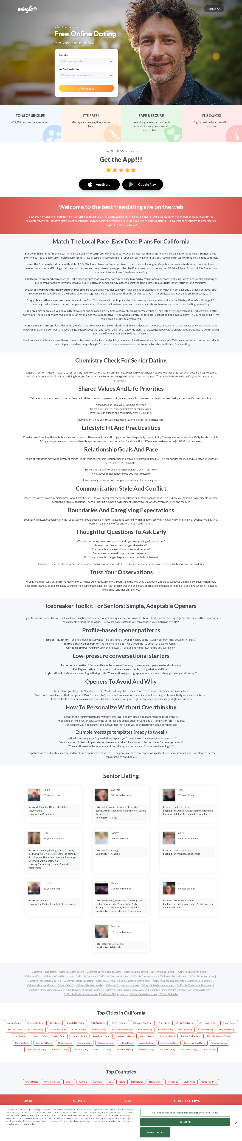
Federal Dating (99, 1029)
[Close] (236, 1122)
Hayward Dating (226, 1029)
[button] (214, 8)
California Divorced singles (113, 976)
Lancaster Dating (79, 1036)
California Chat (33, 976)
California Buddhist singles (193, 971)
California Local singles (199, 980)
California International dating (44, 980)
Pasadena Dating (105, 1043)
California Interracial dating (79, 980)
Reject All (185, 1121)
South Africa (189, 1081)
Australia (83, 1081)
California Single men (198, 989)
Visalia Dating (209, 1049)
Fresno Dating (185, 1029)
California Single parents (114, 994)
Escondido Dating (57, 1029)
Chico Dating (164, 1023)
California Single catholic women (194, 985)
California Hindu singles (173, 976)
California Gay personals (144, 976)
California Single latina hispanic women (126, 989)
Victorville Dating (189, 1049)
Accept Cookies (155, 1132)
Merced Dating (147, 1036)
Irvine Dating (60, 1036)
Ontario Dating (65, 1043)
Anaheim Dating (13, 1023)
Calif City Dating (98, 1023)
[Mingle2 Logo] (27, 8)
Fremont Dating (165, 1029)
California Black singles (163, 971)
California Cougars (86, 976)
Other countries (209, 1081)
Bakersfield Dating (35, 1023)
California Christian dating (58, 976)
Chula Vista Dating (184, 1023)
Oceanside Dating (43, 1043)
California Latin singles (138, 980)
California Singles (168, 994)
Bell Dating (55, 1023)
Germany (97, 1081)
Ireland (122, 1081)
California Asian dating (71, 971)
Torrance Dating (167, 1049)
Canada (69, 1081)
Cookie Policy (29, 1124)
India (110, 1081)
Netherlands (137, 1081)
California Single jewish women (85, 989)
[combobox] (86, 61)
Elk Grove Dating (35, 1029)
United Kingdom (52, 1081)
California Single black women (157, 985)
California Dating (119, 1023)
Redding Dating (126, 1043)
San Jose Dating (59, 1049)
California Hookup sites (201, 976)
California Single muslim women (81, 994)
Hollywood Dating (39, 1036)
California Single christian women (47, 989)
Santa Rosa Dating (125, 1049)
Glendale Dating (205, 1029)
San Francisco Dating (36, 1049)
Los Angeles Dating (125, 1036)
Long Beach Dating (102, 1036)
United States (31, 1081)
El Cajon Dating (15, 1029)
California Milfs (65, 985)
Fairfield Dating (79, 1029)
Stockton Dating (146, 1049)
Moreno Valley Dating (191, 1036)
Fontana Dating (145, 1029)
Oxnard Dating (85, 1043)
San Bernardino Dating (194, 1043)
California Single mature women (167, 989)
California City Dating (143, 1023)
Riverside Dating (146, 1043)
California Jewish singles (109, 980)
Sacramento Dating (169, 1043)
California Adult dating (44, 971)
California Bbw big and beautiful (104, 971)
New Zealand (155, 1081)
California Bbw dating (136, 971)
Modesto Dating (167, 1036)
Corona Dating (229, 1023)
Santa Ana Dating (80, 1049)
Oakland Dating (22, 1043)
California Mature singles (41, 985)
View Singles (86, 88)
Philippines (173, 1081)
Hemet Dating (18, 1036)
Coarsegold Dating (208, 1023)
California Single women (143, 994)
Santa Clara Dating (102, 1049)
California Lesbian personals (168, 980)
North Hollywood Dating (218, 1036)
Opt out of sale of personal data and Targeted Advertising (185, 1112)
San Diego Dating (219, 1043)
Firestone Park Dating (122, 1029)
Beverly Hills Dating (75, 1023)
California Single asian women (122, 985)
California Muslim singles (89, 985)
